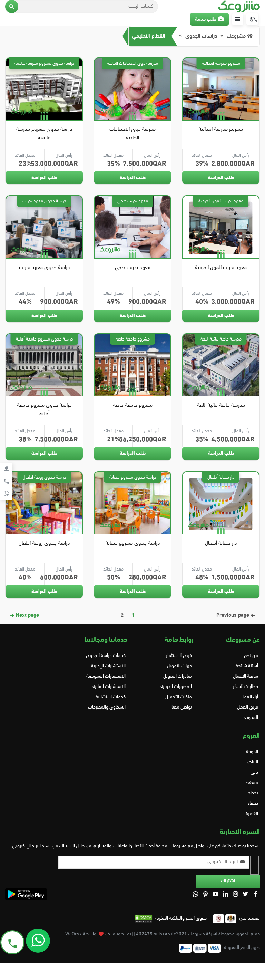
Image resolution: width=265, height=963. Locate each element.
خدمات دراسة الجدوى (106, 655)
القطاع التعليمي (148, 36)
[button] (11, 6)
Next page (26, 615)
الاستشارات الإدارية (108, 666)
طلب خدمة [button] (205, 19)
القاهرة (252, 813)
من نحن (251, 655)
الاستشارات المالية (109, 686)
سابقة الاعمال (245, 676)
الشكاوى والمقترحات (107, 707)
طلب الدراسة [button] (221, 177)
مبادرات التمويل (177, 676)
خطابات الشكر (245, 686)
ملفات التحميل (178, 697)
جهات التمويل (179, 666)
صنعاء (253, 803)
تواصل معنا (181, 707)
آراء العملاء (248, 697)
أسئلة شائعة (247, 666)
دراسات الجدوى (201, 36)
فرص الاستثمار (179, 655)
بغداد (253, 793)
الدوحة (252, 751)
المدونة (251, 717)
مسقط (251, 782)
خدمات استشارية (111, 697)
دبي (254, 772)
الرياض (252, 762)
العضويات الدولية (176, 686)
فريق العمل (247, 707)
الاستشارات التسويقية (106, 676)
